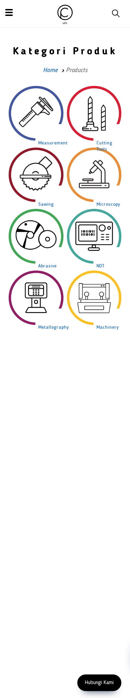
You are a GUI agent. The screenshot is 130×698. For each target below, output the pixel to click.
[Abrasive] (36, 236)
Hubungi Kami (99, 683)
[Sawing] (36, 175)
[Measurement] (36, 113)
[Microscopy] (94, 175)
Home (50, 70)
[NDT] (94, 236)
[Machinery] (94, 298)
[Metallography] (36, 298)
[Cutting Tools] (94, 113)
